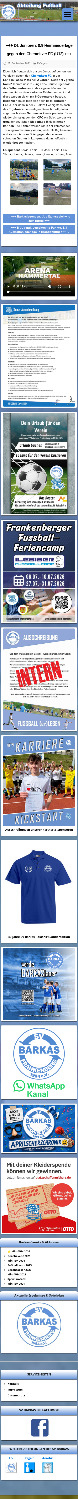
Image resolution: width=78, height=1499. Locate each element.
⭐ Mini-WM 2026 (18, 1251)
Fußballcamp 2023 (19, 1265)
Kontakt (13, 1384)
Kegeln (29, 1458)
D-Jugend (42, 63)
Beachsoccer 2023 (19, 1270)
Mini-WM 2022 (16, 1274)
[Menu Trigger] (67, 14)
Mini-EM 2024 (16, 1260)
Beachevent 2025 (18, 1256)
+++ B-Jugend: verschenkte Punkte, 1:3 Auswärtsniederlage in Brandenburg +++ (39, 229)
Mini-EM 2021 (16, 1283)
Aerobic (47, 1458)
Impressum (15, 1389)
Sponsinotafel (16, 1279)
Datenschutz (16, 1395)
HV (11, 1458)
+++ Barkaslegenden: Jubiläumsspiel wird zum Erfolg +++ (39, 218)
